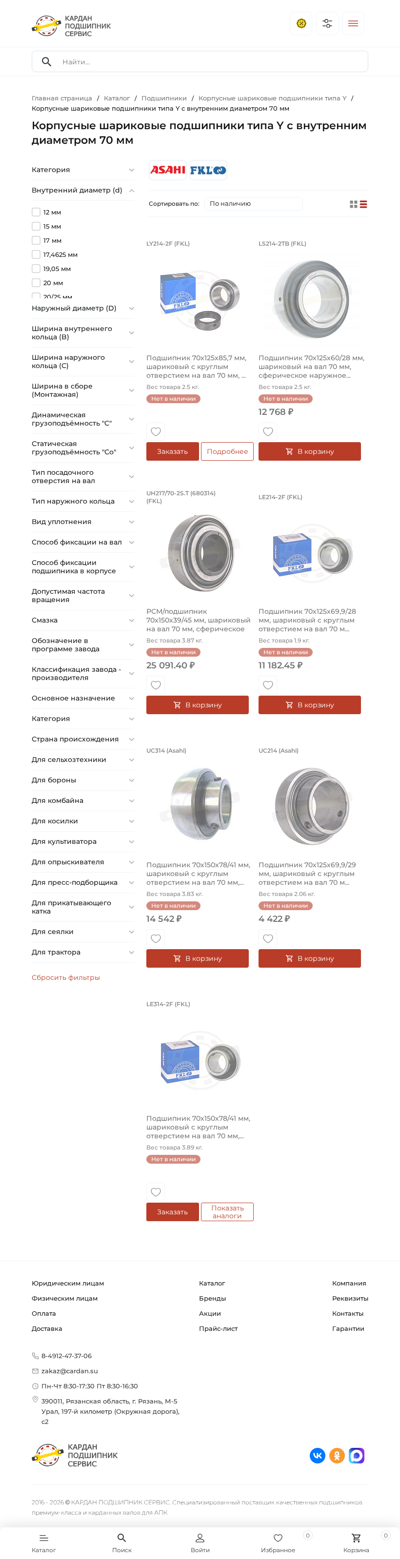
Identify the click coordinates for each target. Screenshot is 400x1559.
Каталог (212, 1283)
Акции (210, 1313)
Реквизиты (350, 1298)
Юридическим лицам (68, 1283)
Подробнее (227, 451)
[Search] (46, 61)
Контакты (347, 1313)
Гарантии (348, 1328)
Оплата (44, 1313)
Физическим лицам (65, 1298)
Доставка (47, 1328)
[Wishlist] (155, 431)
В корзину (316, 451)
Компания (349, 1283)
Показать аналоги (227, 1212)
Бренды (212, 1298)
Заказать (172, 451)
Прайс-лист (218, 1328)
